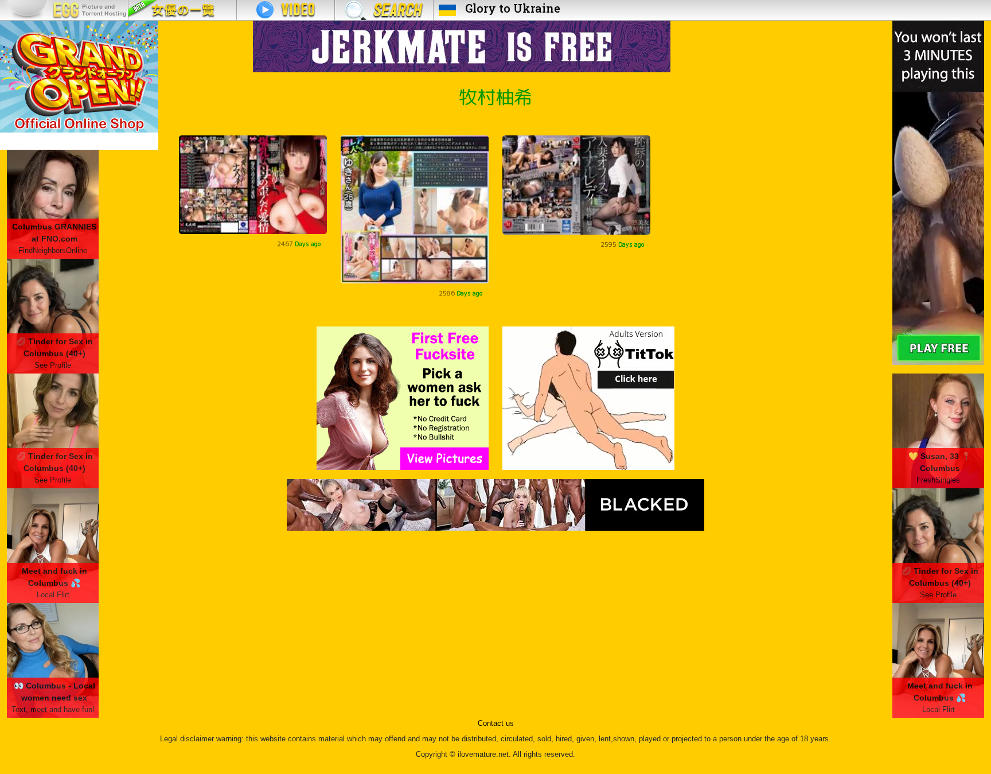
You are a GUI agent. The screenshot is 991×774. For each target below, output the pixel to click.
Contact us (496, 723)
